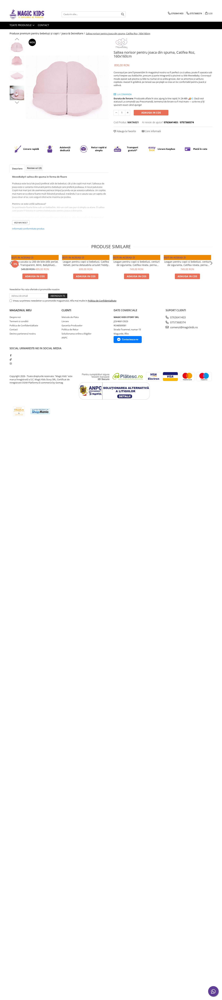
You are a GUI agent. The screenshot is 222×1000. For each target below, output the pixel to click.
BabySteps (85, 258)
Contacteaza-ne (130, 339)
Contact (43, 25)
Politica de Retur (70, 329)
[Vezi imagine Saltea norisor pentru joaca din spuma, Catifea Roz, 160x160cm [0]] (17, 47)
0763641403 (177, 317)
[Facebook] (11, 355)
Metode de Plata (70, 317)
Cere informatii (152, 131)
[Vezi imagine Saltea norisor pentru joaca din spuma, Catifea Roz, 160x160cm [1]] (17, 61)
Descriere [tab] (17, 168)
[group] (67, 87)
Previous (17, 39)
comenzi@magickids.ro (183, 327)
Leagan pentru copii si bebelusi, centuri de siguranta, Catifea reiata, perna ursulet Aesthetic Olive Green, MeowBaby (136, 263)
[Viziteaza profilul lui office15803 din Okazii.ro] (19, 411)
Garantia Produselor (72, 325)
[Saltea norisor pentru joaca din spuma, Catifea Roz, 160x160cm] (67, 87)
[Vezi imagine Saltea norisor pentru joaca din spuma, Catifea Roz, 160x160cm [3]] (17, 93)
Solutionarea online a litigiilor (76, 333)
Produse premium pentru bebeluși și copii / (35, 33)
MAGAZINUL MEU (21, 310)
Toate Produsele (21, 25)
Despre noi (15, 317)
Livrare (65, 321)
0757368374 (177, 322)
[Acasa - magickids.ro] (27, 14)
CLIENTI (66, 310)
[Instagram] (11, 363)
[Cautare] (122, 14)
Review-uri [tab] (34, 168)
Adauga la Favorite (126, 131)
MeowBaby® (35, 258)
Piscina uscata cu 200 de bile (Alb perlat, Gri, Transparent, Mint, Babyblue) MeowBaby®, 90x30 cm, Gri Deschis (34, 263)
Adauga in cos (151, 112)
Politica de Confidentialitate (102, 300)
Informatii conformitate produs (28, 228)
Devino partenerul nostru (23, 333)
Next (17, 102)
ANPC (64, 337)
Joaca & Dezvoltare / (73, 33)
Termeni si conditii (19, 321)
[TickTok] (11, 359)
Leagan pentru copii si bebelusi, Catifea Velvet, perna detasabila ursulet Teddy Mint (86, 263)
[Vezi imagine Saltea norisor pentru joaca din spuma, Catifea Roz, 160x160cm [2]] (17, 75)
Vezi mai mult (21, 222)
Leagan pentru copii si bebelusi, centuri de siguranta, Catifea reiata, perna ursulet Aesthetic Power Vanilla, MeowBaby (187, 263)
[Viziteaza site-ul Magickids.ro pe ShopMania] (40, 411)
